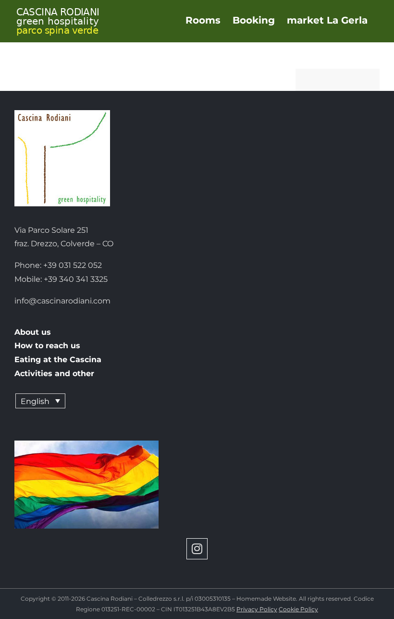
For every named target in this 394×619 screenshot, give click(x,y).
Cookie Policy (298, 609)
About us (32, 332)
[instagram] (197, 548)
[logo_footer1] (62, 113)
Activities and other (54, 373)
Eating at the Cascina (57, 359)
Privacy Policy (256, 609)
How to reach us (47, 345)
